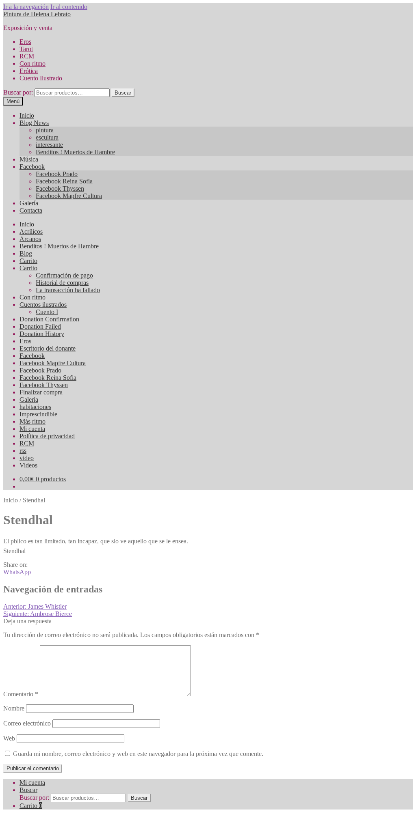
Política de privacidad (47, 436)
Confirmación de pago (64, 275)
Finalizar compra (41, 392)
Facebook (32, 166)
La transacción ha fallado (68, 289)
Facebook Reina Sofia (64, 181)
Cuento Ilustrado (41, 78)
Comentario (20, 694)
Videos (28, 465)
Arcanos (30, 238)
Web (9, 738)
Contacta (31, 210)
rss (23, 450)
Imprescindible (38, 414)
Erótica (29, 70)
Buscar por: (18, 92)
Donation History (42, 333)
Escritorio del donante (48, 348)
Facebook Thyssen (60, 188)
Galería (29, 203)
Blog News (34, 122)
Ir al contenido (68, 6)
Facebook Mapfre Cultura (69, 195)
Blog (26, 253)
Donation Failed (40, 326)
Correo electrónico (27, 723)
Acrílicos (31, 231)
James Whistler (35, 606)
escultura (47, 137)
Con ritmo (33, 63)
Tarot (26, 48)
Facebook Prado (57, 173)
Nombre (13, 708)
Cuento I (47, 311)
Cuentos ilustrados (43, 304)
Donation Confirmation (49, 319)
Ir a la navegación (26, 6)
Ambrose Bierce (37, 613)
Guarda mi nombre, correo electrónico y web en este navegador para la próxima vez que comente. (138, 753)
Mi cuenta (32, 428)
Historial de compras (62, 282)
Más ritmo (33, 421)
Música (29, 159)
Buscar (123, 93)
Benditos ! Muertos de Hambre (75, 152)
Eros (25, 41)
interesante (49, 144)
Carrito (28, 260)
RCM (27, 56)
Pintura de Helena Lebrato (37, 14)
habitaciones (35, 406)
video (27, 457)
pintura (45, 130)
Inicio (27, 115)
